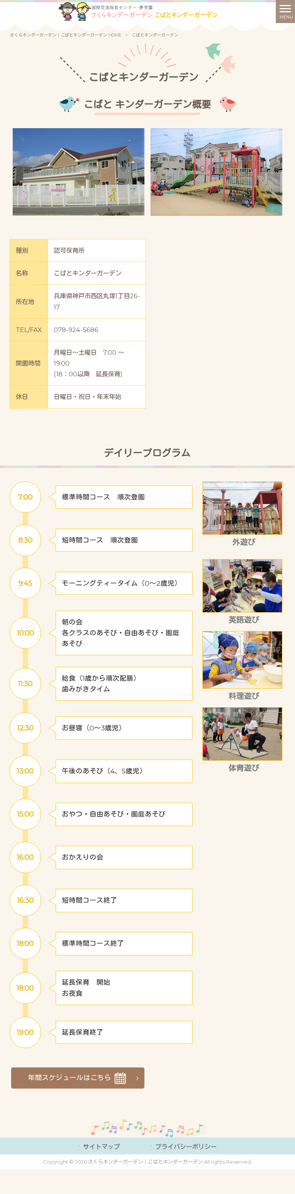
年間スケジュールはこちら (70, 1077)
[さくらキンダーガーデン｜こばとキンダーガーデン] (138, 11)
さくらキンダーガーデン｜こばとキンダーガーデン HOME (65, 35)
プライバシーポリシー (186, 1147)
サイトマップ (101, 1147)
